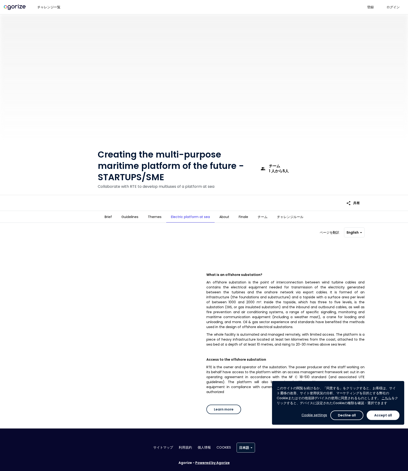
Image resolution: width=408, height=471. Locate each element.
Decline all (347, 415)
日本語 (244, 447)
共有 (353, 203)
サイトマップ (163, 447)
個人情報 (204, 447)
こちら (386, 398)
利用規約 (185, 447)
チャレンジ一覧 (48, 7)
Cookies (224, 447)
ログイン (393, 7)
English (353, 232)
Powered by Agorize (212, 462)
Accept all (383, 415)
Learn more (224, 409)
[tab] (108, 217)
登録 (370, 7)
